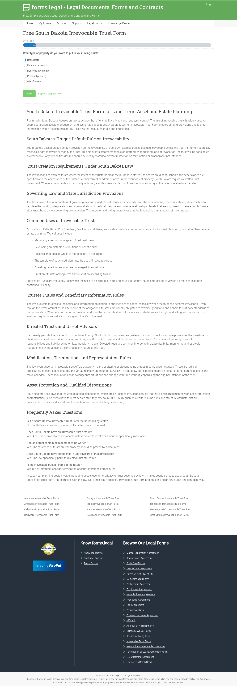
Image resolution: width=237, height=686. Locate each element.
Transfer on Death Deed (139, 662)
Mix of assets (34, 81)
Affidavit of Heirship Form (140, 625)
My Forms (45, 23)
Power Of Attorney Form (139, 573)
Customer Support (94, 558)
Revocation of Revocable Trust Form (145, 646)
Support (77, 23)
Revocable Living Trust (138, 636)
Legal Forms (94, 23)
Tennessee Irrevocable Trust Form (168, 503)
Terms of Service (175, 682)
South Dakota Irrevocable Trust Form (169, 498)
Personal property (36, 76)
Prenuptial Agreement (138, 599)
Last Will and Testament (139, 568)
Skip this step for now (49, 93)
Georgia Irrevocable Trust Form (103, 498)
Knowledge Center (119, 23)
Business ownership (38, 70)
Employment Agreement (139, 589)
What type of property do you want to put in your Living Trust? (61, 53)
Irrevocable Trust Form (138, 641)
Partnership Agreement (138, 584)
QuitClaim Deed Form (137, 579)
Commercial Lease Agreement (142, 615)
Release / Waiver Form (138, 630)
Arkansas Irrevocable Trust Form (41, 503)
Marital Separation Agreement (142, 553)
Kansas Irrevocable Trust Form (103, 509)
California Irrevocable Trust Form (42, 509)
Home (29, 23)
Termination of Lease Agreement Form (146, 651)
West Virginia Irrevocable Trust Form (169, 515)
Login (209, 4)
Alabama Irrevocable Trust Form (41, 498)
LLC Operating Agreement (140, 656)
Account (62, 23)
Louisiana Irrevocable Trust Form (104, 515)
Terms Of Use (91, 563)
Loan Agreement (135, 604)
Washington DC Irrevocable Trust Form (170, 509)
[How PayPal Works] (49, 559)
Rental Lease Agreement (139, 558)
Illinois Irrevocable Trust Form (102, 503)
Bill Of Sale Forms (135, 563)
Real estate (33, 60)
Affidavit (131, 620)
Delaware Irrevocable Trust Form (41, 515)
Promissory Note (135, 610)
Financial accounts (37, 65)
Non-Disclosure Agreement (140, 594)
